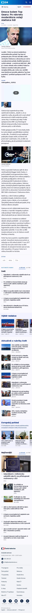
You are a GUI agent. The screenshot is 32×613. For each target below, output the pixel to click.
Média (10, 260)
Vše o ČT (3, 595)
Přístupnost (21, 610)
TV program (4, 568)
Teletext (3, 578)
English (3, 610)
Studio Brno (20, 575)
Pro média (20, 568)
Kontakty (19, 595)
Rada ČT (19, 581)
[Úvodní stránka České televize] (8, 548)
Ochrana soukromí (12, 610)
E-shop (3, 588)
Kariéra (19, 585)
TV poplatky (4, 575)
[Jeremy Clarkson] (16, 36)
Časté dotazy (20, 592)
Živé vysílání (4, 571)
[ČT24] (4, 2)
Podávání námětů (22, 588)
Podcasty (4, 581)
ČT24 (2, 23)
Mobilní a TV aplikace (7, 592)
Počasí (3, 585)
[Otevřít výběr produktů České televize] (30, 2)
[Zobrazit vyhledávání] (26, 2)
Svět (4, 260)
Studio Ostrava (21, 578)
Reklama (19, 571)
